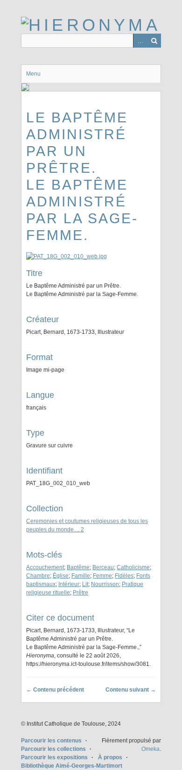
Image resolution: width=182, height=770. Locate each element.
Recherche (154, 41)
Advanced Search (140, 41)
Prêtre (80, 592)
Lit (85, 584)
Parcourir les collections (53, 749)
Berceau (103, 567)
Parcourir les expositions (54, 757)
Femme (102, 575)
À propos (110, 757)
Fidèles (124, 575)
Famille (80, 575)
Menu (33, 74)
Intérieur (68, 584)
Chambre (38, 575)
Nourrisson (105, 584)
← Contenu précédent (55, 689)
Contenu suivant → (130, 689)
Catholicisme (133, 567)
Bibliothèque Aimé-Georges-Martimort (71, 766)
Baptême (78, 567)
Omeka (150, 749)
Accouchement (45, 567)
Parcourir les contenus (51, 740)
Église (61, 575)
